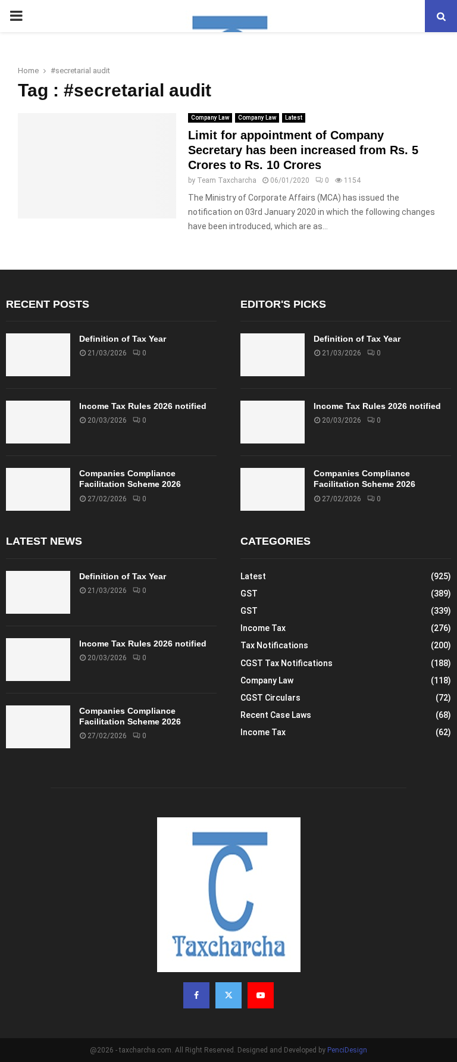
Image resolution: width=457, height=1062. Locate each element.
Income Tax (263, 628)
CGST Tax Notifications (286, 663)
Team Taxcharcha (226, 180)
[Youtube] (261, 995)
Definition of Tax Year (122, 338)
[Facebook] (196, 995)
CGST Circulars (270, 697)
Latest (293, 117)
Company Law (210, 117)
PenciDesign (347, 1050)
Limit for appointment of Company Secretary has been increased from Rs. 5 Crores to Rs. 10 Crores (303, 150)
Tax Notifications (274, 645)
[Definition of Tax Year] (38, 354)
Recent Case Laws (275, 715)
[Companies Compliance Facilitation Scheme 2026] (38, 489)
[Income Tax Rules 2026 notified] (38, 422)
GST (249, 593)
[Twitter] (228, 995)
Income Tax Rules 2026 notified (142, 406)
